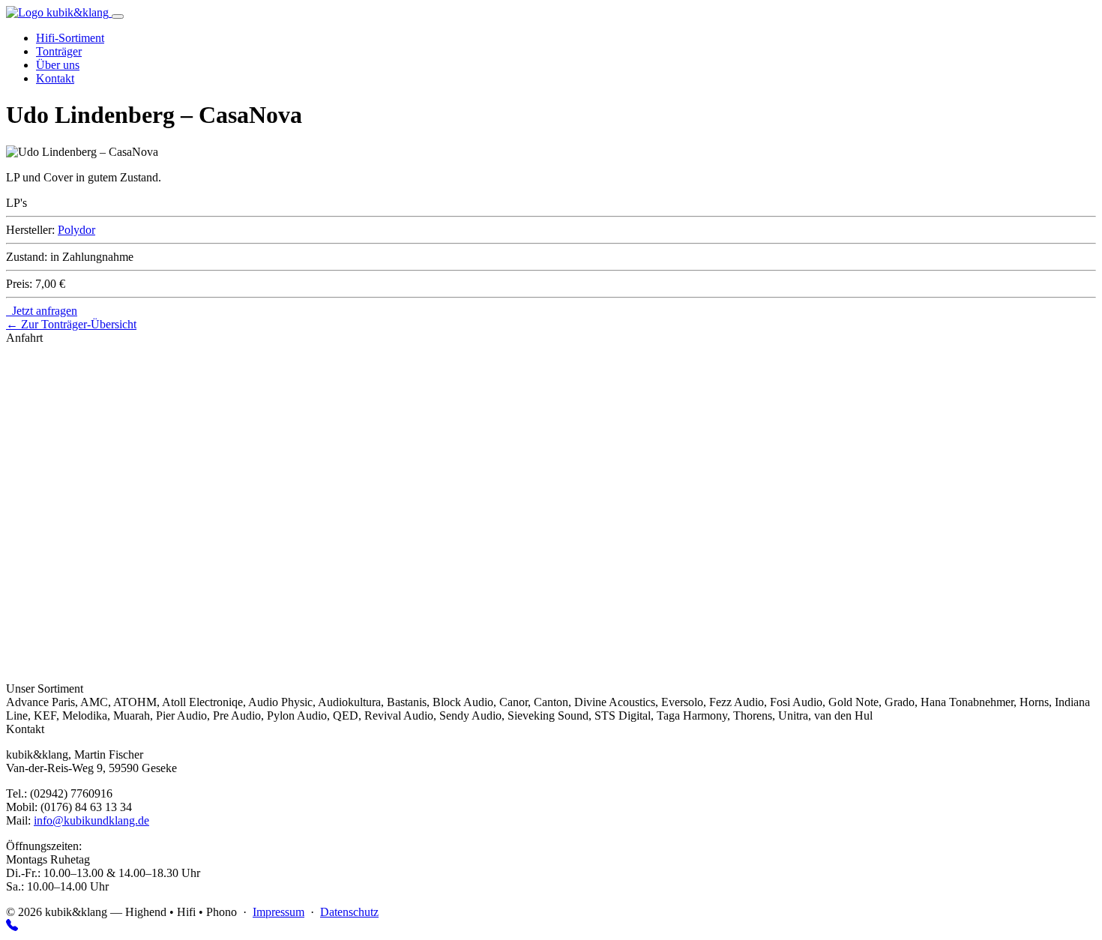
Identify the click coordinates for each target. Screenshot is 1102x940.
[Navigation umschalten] (118, 16)
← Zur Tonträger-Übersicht (71, 324)
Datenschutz (349, 912)
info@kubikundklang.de (91, 820)
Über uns (57, 64)
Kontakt (55, 78)
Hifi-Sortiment (70, 37)
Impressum (278, 912)
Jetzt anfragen (41, 310)
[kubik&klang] (59, 12)
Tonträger (59, 51)
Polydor (76, 229)
